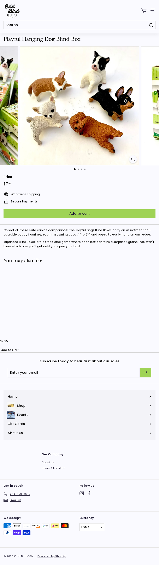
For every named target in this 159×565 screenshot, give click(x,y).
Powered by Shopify (51, 556)
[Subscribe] (145, 373)
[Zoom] (133, 159)
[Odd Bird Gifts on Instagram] (82, 493)
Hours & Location (53, 468)
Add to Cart (10, 350)
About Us (48, 462)
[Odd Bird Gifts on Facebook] (89, 493)
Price (8, 177)
